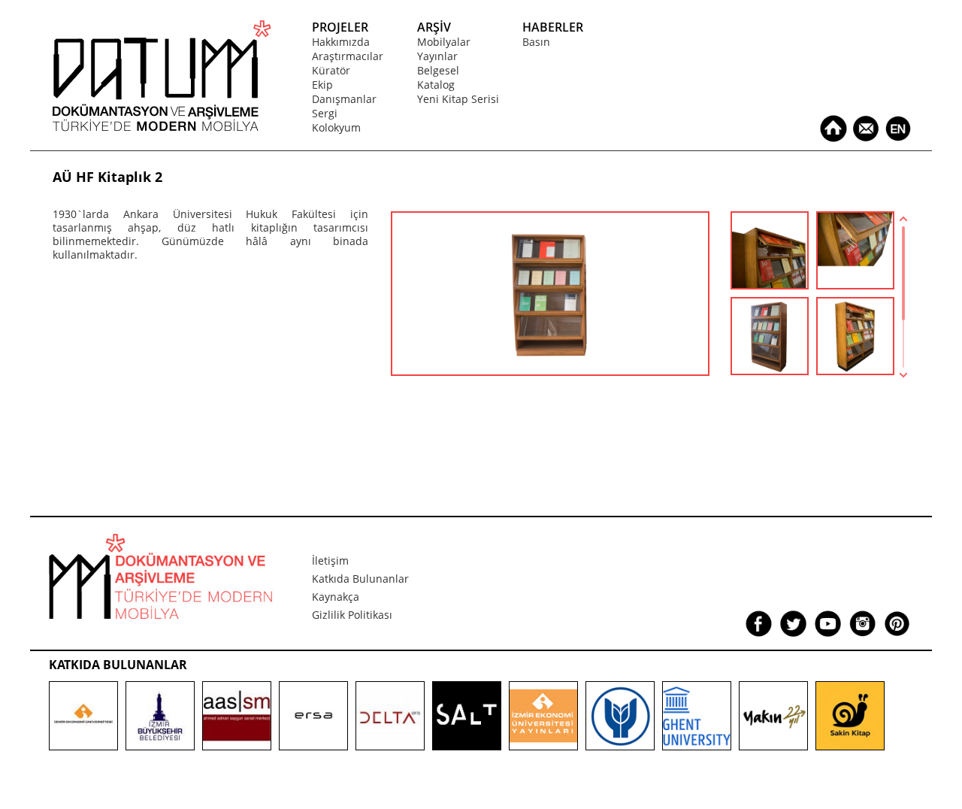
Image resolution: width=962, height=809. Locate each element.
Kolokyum (336, 127)
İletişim (330, 560)
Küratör (331, 70)
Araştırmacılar (347, 56)
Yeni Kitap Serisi (458, 99)
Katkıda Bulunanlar (360, 578)
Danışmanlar (344, 99)
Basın (536, 42)
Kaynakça (335, 596)
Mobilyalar (443, 42)
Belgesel (438, 70)
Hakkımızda (341, 42)
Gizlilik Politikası (352, 615)
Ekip (322, 84)
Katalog (436, 84)
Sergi (324, 113)
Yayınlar (437, 56)
